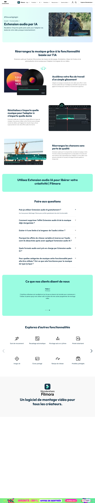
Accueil (6, 21)
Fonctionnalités (14, 21)
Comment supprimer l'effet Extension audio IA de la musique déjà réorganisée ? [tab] (45, 221)
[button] (45, 310)
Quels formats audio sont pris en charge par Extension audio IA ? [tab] (45, 249)
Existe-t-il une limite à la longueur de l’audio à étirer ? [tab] (42, 231)
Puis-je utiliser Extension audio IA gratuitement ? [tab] (40, 210)
